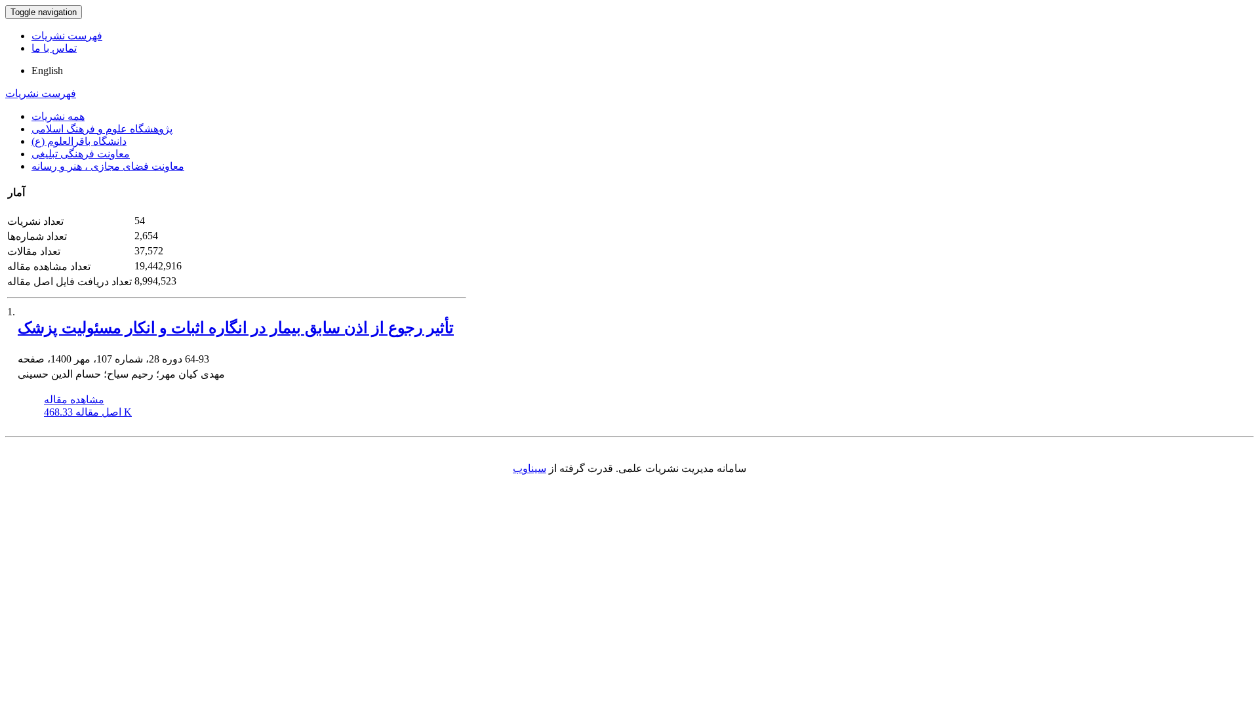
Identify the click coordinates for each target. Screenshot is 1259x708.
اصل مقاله (88, 412)
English (47, 70)
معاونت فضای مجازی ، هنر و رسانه (107, 166)
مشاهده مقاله (74, 399)
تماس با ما (54, 48)
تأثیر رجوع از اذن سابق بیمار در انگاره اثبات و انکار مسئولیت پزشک (236, 327)
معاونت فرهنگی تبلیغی (80, 153)
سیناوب (529, 468)
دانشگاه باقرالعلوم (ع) (79, 141)
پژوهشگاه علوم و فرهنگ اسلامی (101, 128)
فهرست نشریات (66, 35)
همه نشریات (58, 116)
